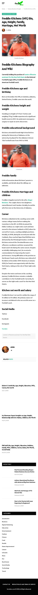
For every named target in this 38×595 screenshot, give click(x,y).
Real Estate (5, 562)
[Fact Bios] (19, 3)
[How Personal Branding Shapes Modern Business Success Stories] (7, 472)
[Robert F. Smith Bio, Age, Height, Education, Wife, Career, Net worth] (19, 373)
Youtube (4, 329)
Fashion (4, 534)
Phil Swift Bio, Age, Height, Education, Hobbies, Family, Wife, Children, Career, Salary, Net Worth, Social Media (18, 447)
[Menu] (3, 3)
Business (4, 522)
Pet (3, 559)
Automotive (5, 518)
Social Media (6, 565)
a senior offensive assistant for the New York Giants (16, 336)
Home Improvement (8, 546)
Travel (4, 571)
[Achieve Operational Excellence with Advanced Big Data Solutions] (7, 482)
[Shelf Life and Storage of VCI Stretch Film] (7, 493)
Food (3, 540)
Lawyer (4, 549)
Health (4, 543)
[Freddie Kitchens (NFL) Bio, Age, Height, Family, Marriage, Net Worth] (19, 45)
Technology (5, 568)
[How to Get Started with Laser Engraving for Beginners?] (7, 503)
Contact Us (6, 584)
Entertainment (6, 531)
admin (9, 30)
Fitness (4, 537)
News (3, 556)
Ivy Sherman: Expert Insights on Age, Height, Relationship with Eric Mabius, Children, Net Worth (19, 416)
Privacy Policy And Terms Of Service (23, 584)
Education (5, 528)
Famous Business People (9, 14)
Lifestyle (4, 553)
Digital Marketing (7, 525)
